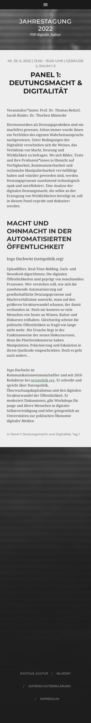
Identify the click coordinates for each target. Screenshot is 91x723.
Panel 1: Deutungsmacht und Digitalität (41, 434)
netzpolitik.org (43, 380)
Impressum (49, 699)
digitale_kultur (34, 673)
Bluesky (64, 673)
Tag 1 (76, 434)
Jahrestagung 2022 (45, 25)
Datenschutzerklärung (50, 686)
